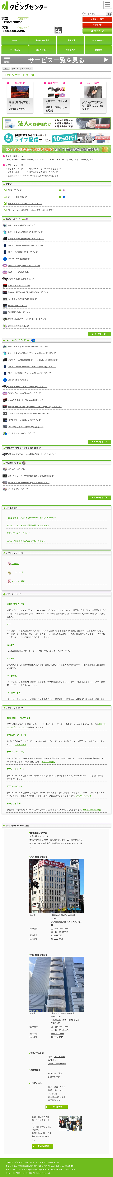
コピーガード (20, 744)
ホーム (6, 68)
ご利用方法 (57, 1107)
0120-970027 (56, 935)
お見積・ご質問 (97, 19)
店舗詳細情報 (43, 1146)
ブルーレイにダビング (15, 340)
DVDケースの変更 (83, 796)
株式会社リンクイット (39, 836)
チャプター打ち (48, 762)
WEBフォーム (54, 1060)
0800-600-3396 (57, 1033)
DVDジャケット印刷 (92, 810)
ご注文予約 (97, 25)
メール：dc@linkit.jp (57, 1064)
